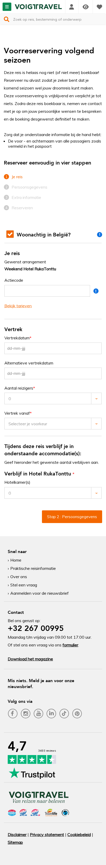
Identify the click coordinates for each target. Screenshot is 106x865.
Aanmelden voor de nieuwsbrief (39, 593)
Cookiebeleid (79, 834)
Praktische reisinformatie (33, 568)
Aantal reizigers (18, 388)
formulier (70, 644)
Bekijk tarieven (18, 305)
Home (15, 560)
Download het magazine (30, 658)
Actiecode (13, 280)
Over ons (18, 576)
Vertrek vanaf (17, 413)
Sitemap (15, 842)
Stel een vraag (23, 584)
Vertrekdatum (17, 337)
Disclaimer (17, 834)
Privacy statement (47, 834)
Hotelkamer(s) (17, 482)
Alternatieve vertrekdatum (28, 363)
